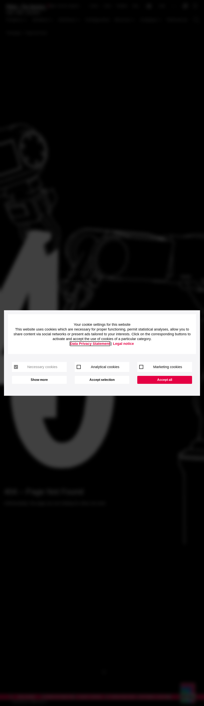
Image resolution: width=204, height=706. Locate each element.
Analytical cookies (105, 367)
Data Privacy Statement (90, 344)
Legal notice (123, 344)
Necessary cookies (42, 367)
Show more (39, 379)
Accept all (164, 379)
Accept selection (102, 379)
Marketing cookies (167, 367)
